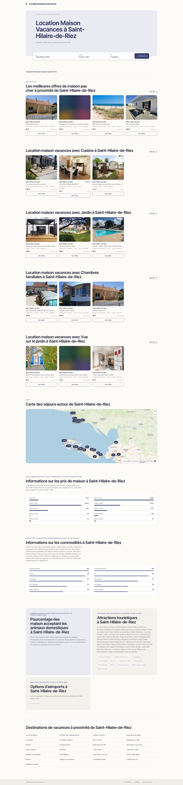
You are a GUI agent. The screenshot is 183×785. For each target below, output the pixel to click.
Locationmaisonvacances (42, 4)
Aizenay (28, 759)
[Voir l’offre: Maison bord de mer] (41, 107)
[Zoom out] (154, 414)
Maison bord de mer (32, 124)
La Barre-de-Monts (99, 735)
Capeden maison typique (67, 310)
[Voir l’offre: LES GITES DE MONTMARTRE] (75, 167)
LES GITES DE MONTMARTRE (68, 184)
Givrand (28, 745)
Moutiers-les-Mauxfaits (33, 754)
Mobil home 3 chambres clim (101, 124)
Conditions (137, 782)
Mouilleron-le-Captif (32, 764)
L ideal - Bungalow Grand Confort (102, 375)
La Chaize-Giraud (64, 745)
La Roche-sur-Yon (132, 759)
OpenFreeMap (127, 461)
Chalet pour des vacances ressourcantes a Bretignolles (43, 246)
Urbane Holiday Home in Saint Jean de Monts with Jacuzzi (110, 184)
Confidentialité (128, 782)
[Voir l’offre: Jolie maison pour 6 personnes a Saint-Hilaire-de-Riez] (75, 358)
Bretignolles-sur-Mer (133, 740)
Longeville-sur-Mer (132, 749)
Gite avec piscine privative (67, 246)
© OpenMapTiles (135, 461)
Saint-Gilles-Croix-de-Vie (134, 745)
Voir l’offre (41, 133)
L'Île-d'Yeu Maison (31, 735)
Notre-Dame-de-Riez (99, 745)
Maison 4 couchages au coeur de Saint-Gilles (40, 375)
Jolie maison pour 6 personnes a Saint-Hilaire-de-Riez (76, 375)
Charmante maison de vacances (36, 184)
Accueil (38, 14)
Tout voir (153, 91)
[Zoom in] (154, 411)
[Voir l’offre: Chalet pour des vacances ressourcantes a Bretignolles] (41, 229)
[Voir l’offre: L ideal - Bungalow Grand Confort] (108, 358)
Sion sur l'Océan (31, 749)
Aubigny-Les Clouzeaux (66, 759)
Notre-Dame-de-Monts (134, 735)
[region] (91, 436)
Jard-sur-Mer (97, 749)
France (44, 14)
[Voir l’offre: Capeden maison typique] (75, 294)
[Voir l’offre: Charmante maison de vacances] (41, 167)
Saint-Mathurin (64, 754)
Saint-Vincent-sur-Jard (100, 754)
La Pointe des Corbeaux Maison (69, 735)
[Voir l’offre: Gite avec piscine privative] (75, 229)
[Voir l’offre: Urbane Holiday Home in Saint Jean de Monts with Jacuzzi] (108, 167)
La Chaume (29, 740)
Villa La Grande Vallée (132, 124)
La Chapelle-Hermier (99, 759)
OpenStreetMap (149, 461)
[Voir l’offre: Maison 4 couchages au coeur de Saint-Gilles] (41, 358)
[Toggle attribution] (155, 461)
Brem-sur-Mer (97, 740)
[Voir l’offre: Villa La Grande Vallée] (141, 107)
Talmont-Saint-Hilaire (133, 754)
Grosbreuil (62, 749)
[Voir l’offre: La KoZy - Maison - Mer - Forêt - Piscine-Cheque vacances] (108, 229)
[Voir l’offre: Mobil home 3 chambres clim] (108, 107)
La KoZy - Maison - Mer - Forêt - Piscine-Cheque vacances (110, 246)
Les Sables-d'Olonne (65, 740)
